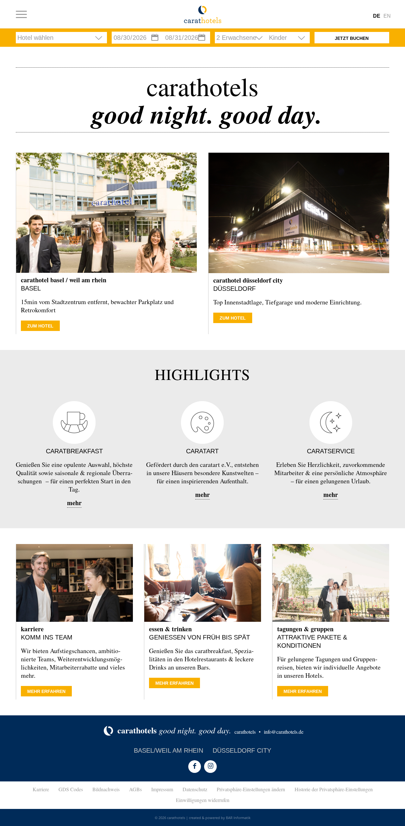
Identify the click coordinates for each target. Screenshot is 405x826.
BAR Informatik (238, 817)
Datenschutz (195, 789)
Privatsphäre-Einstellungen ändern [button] (251, 789)
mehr (74, 502)
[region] (202, 38)
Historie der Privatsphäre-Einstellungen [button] (334, 789)
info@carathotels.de (283, 731)
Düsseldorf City (242, 750)
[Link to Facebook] (194, 766)
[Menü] (21, 14)
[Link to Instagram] (210, 766)
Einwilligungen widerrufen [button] (202, 800)
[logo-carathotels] (202, 14)
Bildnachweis (106, 789)
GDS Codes (71, 789)
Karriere (41, 789)
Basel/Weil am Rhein (168, 750)
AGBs (135, 789)
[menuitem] (21, 14)
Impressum (162, 789)
